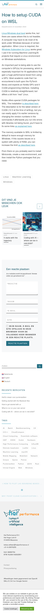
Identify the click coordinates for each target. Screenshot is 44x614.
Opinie (15, 460)
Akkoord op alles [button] (27, 609)
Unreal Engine (9, 468)
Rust (37, 464)
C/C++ (5, 432)
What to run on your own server (13, 408)
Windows (29, 468)
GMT (5, 440)
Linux (34, 448)
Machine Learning (10, 452)
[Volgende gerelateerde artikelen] (39, 206)
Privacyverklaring (10, 568)
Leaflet (25, 448)
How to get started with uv (11, 404)
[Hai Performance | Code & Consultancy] (9, 4)
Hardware (31, 440)
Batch (10, 428)
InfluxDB (34, 444)
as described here (26, 144)
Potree (24, 460)
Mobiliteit (23, 456)
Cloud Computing (10, 436)
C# (35, 428)
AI (4, 428)
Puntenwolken (9, 464)
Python (21, 464)
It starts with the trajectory (11, 239)
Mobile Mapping (9, 456)
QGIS (29, 464)
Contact (7, 565)
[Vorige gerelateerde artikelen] (33, 206)
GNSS (12, 440)
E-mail (11, 311)
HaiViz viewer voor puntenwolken (14, 397)
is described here (30, 103)
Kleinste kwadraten (11, 448)
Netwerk (34, 456)
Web (20, 468)
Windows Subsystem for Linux (16, 49)
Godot (21, 440)
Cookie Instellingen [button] (10, 609)
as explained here (23, 126)
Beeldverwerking (23, 428)
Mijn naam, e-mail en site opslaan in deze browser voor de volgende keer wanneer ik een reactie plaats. (21, 331)
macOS (24, 452)
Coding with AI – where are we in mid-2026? (31, 240)
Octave (6, 460)
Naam (10, 302)
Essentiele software (29, 436)
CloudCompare (17, 432)
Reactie (12, 284)
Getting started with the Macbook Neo (16, 401)
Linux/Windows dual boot (13, 33)
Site (9, 320)
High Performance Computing (15, 444)
